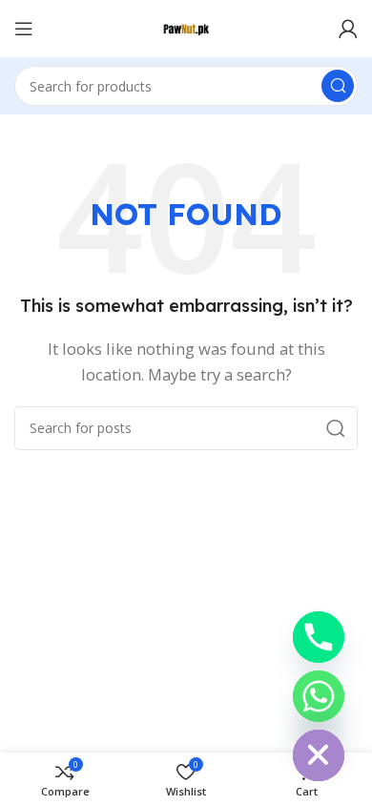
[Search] (337, 86)
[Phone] (318, 637)
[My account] (348, 29)
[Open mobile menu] (24, 29)
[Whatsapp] (318, 696)
